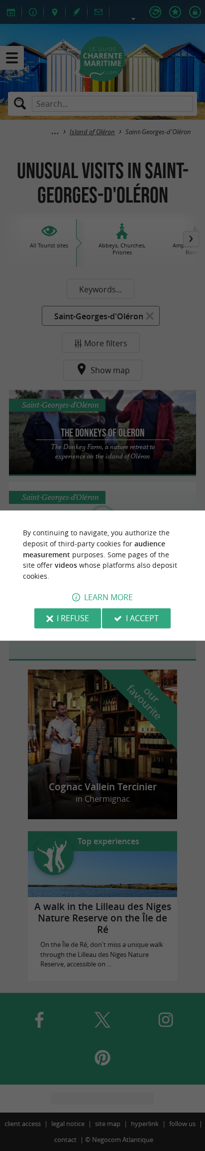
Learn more (108, 597)
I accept (142, 618)
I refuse (73, 618)
